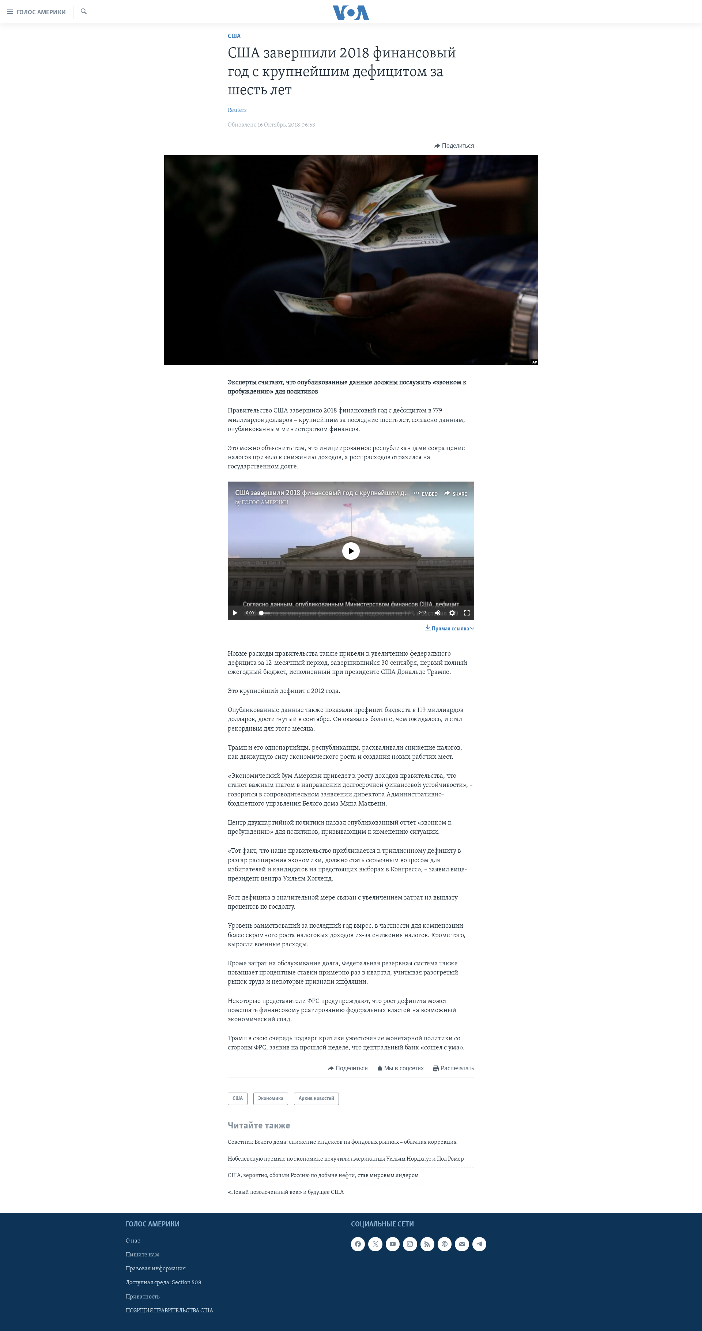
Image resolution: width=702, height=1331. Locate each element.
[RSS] (427, 1244)
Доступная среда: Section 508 (163, 1283)
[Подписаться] (462, 1244)
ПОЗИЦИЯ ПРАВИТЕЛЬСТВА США (169, 1311)
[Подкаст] (445, 1244)
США (234, 36)
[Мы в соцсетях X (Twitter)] (375, 1244)
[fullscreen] (467, 613)
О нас (133, 1241)
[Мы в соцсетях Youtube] (393, 1244)
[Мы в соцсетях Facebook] (358, 1244)
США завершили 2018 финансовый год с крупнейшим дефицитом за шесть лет (355, 493)
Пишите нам (142, 1255)
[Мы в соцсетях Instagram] (410, 1244)
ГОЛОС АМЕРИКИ (265, 503)
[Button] (454, 146)
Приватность (142, 1297)
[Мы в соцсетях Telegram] (479, 1244)
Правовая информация (156, 1269)
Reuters (237, 110)
